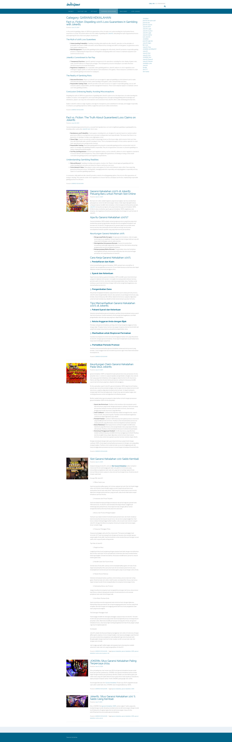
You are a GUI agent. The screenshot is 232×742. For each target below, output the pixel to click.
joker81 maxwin (147, 24)
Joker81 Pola (147, 47)
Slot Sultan (146, 71)
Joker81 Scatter (148, 31)
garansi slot (106, 653)
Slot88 (145, 67)
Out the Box (74, 737)
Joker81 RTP (147, 27)
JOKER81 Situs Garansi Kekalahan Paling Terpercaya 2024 (113, 662)
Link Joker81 (146, 37)
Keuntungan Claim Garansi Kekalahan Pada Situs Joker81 (111, 365)
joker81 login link (148, 41)
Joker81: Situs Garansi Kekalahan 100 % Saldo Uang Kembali (112, 697)
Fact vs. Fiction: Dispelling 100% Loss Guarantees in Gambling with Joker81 (101, 23)
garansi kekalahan (116, 651)
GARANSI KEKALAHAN (108, 11)
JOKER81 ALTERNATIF (150, 49)
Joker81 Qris (147, 55)
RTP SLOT (94, 11)
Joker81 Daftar (147, 35)
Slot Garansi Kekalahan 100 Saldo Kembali (114, 458)
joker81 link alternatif (149, 20)
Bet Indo (145, 45)
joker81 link (146, 22)
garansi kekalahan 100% (128, 651)
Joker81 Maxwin (148, 61)
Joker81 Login (147, 29)
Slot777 (145, 69)
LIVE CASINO (135, 11)
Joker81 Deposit (148, 59)
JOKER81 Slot (147, 57)
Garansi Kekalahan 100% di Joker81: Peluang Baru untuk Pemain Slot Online (113, 192)
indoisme (73, 4)
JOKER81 (146, 18)
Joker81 (110, 33)
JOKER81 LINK (147, 63)
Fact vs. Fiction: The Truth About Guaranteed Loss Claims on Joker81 (101, 118)
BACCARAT (123, 11)
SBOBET (71, 11)
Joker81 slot (86, 129)
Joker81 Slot (146, 53)
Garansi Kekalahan (111, 682)
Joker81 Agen (147, 43)
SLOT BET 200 (82, 11)
